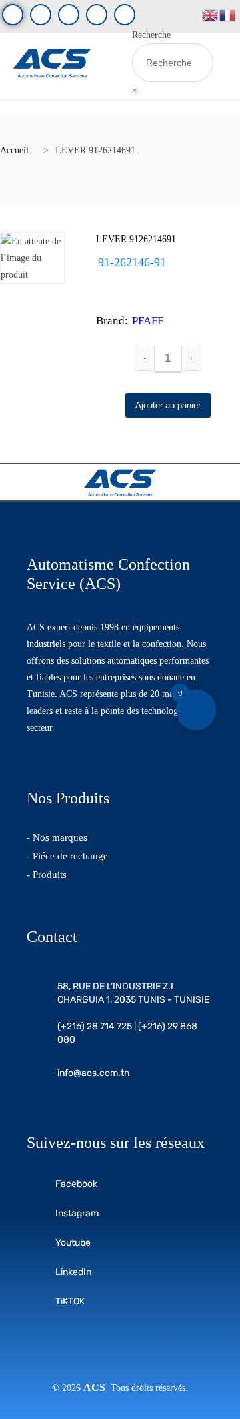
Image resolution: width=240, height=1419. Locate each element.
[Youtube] (40, 14)
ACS (97, 1387)
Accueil (14, 150)
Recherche (151, 35)
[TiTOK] (124, 14)
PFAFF (147, 320)
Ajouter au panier (168, 405)
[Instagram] (68, 14)
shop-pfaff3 (147, 279)
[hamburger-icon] (112, 66)
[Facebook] (12, 14)
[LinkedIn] (96, 14)
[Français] (228, 14)
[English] (210, 14)
